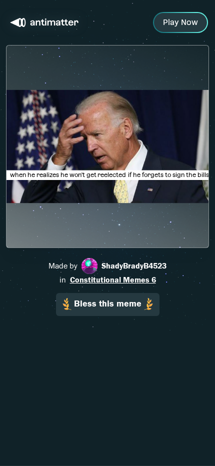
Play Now (180, 22)
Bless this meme (108, 303)
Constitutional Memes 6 (113, 280)
